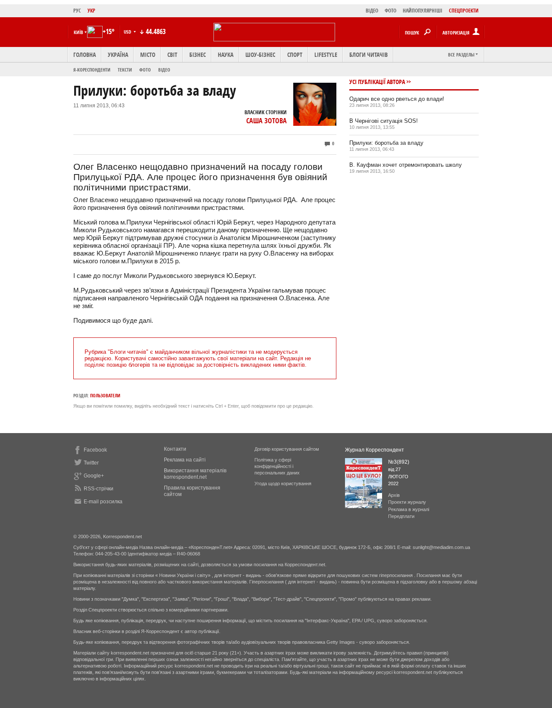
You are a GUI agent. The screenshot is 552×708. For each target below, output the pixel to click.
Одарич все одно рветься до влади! (396, 99)
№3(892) (398, 462)
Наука (225, 54)
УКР (91, 10)
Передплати (401, 516)
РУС (77, 10)
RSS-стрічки (98, 489)
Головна (84, 54)
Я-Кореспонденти (91, 69)
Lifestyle (325, 54)
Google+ (94, 476)
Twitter (91, 463)
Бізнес (197, 54)
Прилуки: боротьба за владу (386, 143)
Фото (145, 69)
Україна (118, 54)
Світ (172, 54)
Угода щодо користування (282, 483)
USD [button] (128, 31)
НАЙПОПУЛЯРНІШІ (422, 10)
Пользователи (105, 395)
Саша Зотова (266, 120)
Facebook (95, 450)
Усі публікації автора (377, 82)
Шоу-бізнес (260, 54)
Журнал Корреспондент (374, 450)
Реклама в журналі (408, 509)
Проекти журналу (407, 502)
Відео (164, 69)
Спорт (294, 54)
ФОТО (390, 10)
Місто (147, 54)
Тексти (125, 69)
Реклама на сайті (185, 460)
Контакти (175, 449)
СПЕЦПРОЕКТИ (464, 10)
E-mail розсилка (103, 502)
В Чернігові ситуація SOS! (383, 121)
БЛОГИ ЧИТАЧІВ (368, 54)
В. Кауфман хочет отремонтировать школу (405, 165)
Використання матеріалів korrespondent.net (195, 474)
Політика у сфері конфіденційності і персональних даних (277, 466)
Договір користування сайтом (286, 449)
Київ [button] (78, 32)
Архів (394, 495)
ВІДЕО (372, 10)
